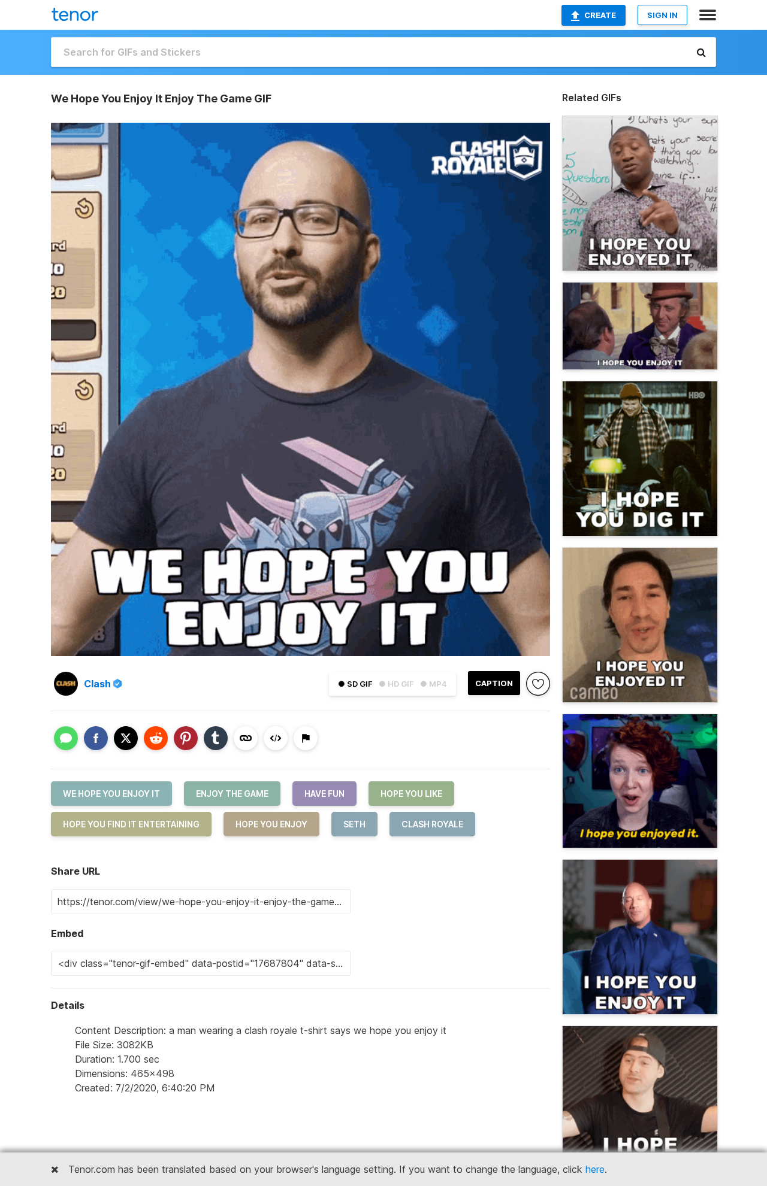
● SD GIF (355, 683)
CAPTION (494, 683)
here (595, 1169)
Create (600, 15)
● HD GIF (396, 683)
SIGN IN (662, 15)
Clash (97, 684)
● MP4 (433, 683)
